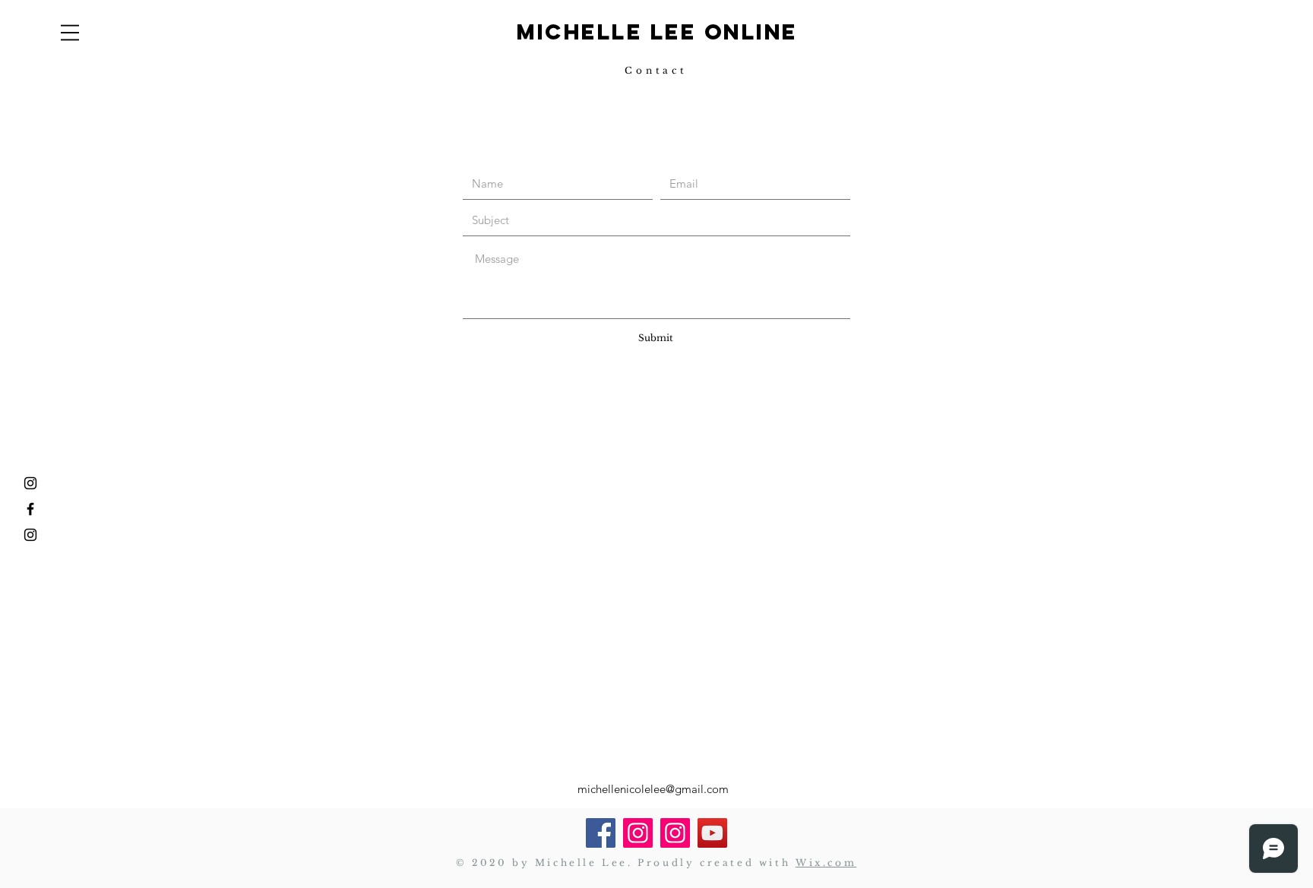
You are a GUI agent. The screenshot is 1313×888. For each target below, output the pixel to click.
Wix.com (826, 862)
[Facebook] (600, 833)
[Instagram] (30, 483)
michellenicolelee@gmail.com (653, 789)
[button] (70, 33)
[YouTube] (712, 833)
